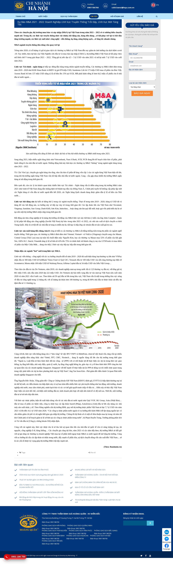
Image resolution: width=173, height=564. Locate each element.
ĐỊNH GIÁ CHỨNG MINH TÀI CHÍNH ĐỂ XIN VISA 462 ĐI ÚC (96, 482)
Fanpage (166, 549)
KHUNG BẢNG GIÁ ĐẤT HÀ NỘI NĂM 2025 (90, 470)
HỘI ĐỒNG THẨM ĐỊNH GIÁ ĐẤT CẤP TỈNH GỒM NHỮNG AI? (41, 492)
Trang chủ (20, 16)
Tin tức (93, 16)
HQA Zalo (166, 535)
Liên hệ (140, 16)
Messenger (166, 542)
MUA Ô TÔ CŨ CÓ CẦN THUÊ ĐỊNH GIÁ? (89, 487)
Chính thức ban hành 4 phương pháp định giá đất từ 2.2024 (41, 475)
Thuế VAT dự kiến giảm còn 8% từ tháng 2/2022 (36, 480)
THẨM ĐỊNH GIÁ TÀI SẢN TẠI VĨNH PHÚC (34, 470)
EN (157, 5)
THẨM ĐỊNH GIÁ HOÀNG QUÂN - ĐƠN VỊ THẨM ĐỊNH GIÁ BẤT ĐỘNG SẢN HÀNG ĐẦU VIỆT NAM (97, 493)
